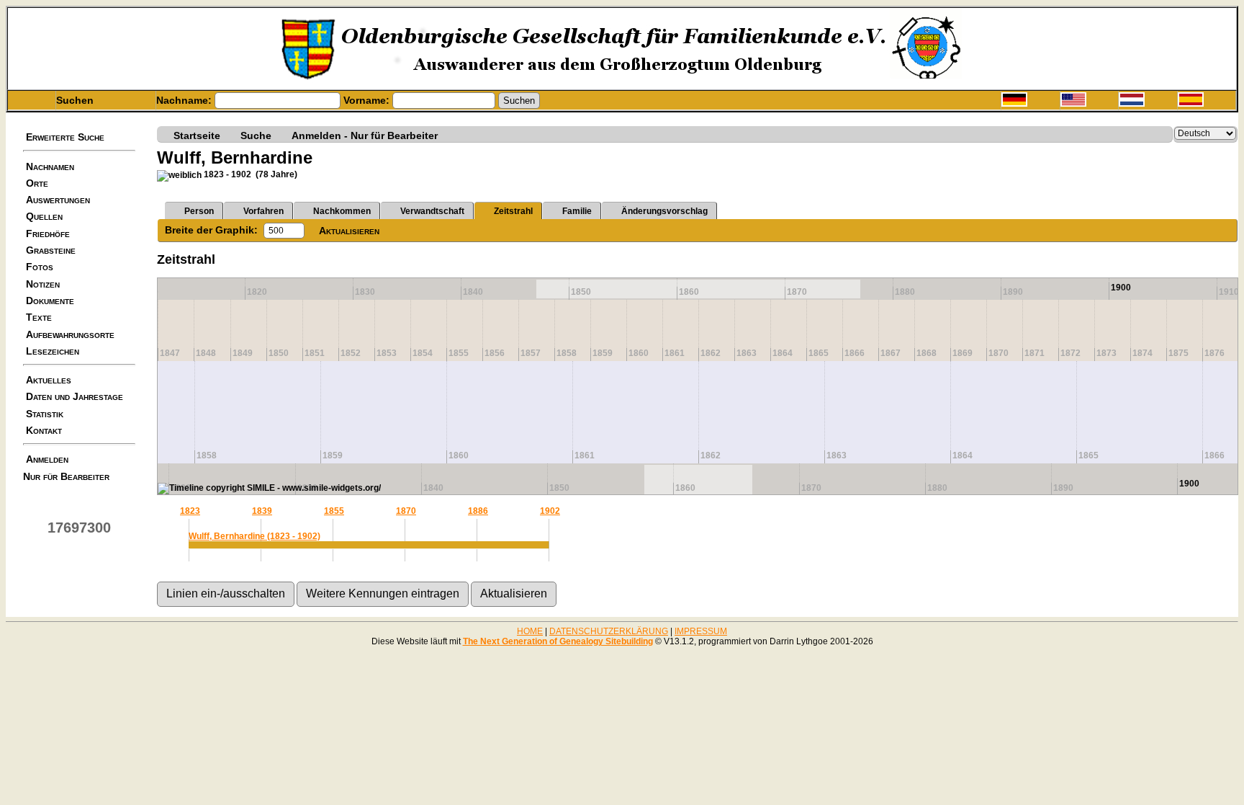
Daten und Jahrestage (74, 396)
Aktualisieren (349, 230)
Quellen (44, 216)
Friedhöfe (48, 233)
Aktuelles (48, 380)
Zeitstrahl (513, 211)
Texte (39, 317)
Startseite (196, 135)
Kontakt (44, 430)
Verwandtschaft (432, 211)
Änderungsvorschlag (664, 211)
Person (199, 211)
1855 (334, 511)
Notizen (43, 284)
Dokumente (50, 300)
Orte (37, 183)
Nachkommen (342, 211)
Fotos (39, 266)
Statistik (44, 413)
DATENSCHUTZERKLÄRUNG (608, 631)
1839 (262, 511)
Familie (577, 211)
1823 (190, 511)
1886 (478, 511)
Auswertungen (58, 199)
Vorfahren (263, 211)
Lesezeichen (52, 351)
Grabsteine (51, 250)
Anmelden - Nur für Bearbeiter (365, 135)
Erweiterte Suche (65, 137)
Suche (255, 135)
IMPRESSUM (701, 631)
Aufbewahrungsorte (70, 334)
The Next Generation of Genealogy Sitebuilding (558, 641)
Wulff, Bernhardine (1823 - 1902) (254, 536)
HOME (530, 631)
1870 (406, 511)
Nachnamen (50, 166)
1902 (550, 511)
